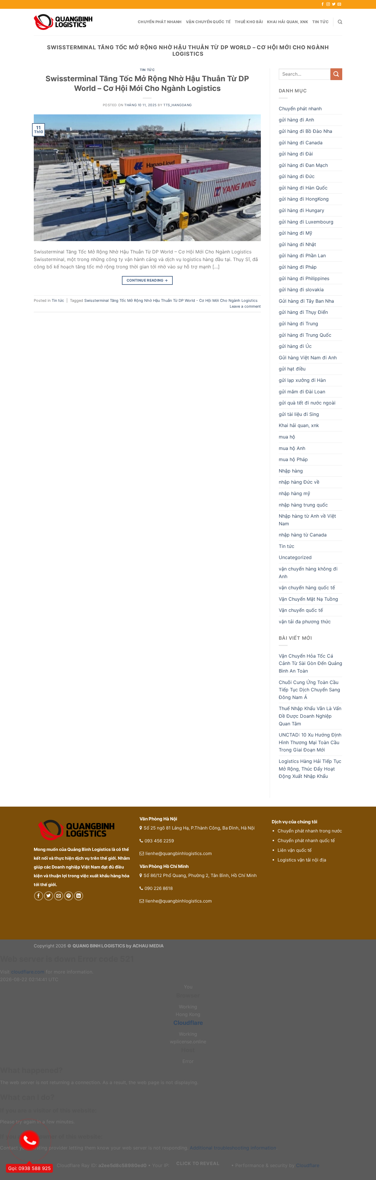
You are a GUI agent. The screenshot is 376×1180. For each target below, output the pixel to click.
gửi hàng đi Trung (298, 323)
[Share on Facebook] (38, 895)
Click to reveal (197, 1163)
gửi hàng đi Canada (301, 142)
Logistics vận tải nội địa (302, 860)
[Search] (340, 22)
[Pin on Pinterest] (68, 895)
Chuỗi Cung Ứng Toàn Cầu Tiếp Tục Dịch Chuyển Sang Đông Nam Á (309, 689)
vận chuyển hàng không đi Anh (308, 572)
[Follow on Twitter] (333, 4)
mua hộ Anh (292, 448)
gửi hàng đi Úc (295, 346)
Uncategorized (295, 557)
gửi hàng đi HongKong (304, 199)
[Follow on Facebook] (322, 4)
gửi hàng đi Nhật (297, 244)
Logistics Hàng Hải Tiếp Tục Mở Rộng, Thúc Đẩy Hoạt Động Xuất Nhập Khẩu (310, 768)
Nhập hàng (291, 471)
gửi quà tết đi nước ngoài (307, 403)
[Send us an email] (339, 4)
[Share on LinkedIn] (78, 895)
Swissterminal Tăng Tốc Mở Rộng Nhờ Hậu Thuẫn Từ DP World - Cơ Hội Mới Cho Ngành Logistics (171, 300)
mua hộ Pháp (293, 459)
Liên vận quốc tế (295, 850)
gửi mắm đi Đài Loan (302, 392)
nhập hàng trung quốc (303, 505)
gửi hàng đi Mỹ (295, 233)
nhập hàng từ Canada (303, 535)
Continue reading (147, 280)
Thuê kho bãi (249, 22)
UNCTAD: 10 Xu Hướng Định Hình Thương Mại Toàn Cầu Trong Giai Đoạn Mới (310, 742)
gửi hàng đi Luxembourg (306, 222)
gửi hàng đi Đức (297, 176)
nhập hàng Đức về (299, 482)
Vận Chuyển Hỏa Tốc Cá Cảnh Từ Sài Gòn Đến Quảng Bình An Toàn (310, 663)
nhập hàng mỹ (294, 493)
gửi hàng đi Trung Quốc (305, 335)
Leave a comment (245, 306)
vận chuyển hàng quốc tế (307, 587)
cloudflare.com (27, 972)
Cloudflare (188, 1022)
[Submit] (336, 74)
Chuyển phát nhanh (160, 22)
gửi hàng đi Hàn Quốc (303, 188)
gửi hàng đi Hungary (301, 210)
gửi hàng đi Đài (296, 154)
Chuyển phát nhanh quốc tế (306, 840)
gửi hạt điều (292, 369)
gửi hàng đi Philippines (304, 278)
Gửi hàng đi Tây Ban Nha (306, 301)
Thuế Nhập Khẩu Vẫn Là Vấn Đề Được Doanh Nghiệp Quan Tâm (310, 715)
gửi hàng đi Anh (296, 120)
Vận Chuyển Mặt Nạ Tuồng (308, 599)
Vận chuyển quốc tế (208, 22)
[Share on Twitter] (48, 895)
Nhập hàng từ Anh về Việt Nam (307, 519)
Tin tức (320, 22)
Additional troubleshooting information (233, 1148)
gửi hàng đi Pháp (298, 267)
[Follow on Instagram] (328, 4)
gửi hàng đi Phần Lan (302, 255)
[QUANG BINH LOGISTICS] (63, 22)
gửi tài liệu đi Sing (299, 414)
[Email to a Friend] (58, 895)
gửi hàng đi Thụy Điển (303, 312)
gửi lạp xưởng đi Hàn (302, 380)
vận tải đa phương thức (305, 621)
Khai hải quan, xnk (287, 22)
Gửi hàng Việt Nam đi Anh (308, 357)
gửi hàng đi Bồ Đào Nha (305, 131)
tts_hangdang (177, 105)
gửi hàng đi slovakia (301, 289)
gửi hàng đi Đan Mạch (303, 165)
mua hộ (287, 437)
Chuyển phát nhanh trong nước (310, 831)
